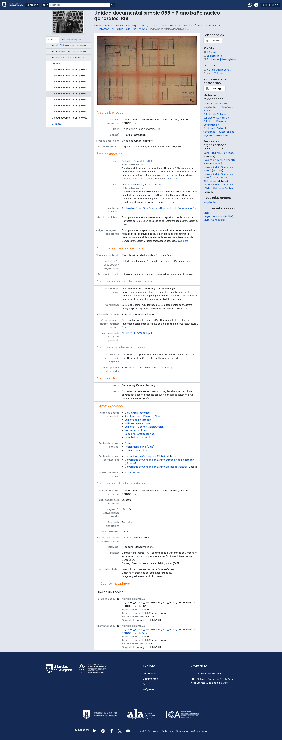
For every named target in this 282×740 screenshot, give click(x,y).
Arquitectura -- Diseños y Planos (143, 416)
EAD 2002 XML (215, 73)
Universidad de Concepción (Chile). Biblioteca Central (156, 466)
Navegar (31, 4)
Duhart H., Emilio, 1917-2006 (137, 161)
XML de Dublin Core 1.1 (219, 70)
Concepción (140, 450)
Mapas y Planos (103, 25)
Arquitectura (132, 472)
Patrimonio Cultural (136, 430)
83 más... (57, 123)
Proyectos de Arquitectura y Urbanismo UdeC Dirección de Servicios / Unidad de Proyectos (168, 25)
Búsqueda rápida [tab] (71, 39)
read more (172, 178)
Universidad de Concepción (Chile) (145, 456)
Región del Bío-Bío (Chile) (140, 446)
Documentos (150, 679)
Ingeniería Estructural (137, 437)
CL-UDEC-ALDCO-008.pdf (137, 333)
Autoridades (150, 673)
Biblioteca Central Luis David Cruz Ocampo (122, 29)
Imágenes (148, 689)
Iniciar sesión (269, 4)
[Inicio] (13, 5)
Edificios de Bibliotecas (138, 419)
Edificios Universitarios (137, 423)
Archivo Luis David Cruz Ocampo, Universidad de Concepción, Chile (160, 208)
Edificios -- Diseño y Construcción (144, 427)
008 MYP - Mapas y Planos (75, 45)
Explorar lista (214, 55)
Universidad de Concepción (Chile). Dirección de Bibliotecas (159, 459)
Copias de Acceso (110, 592)
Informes (212, 52)
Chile (128, 443)
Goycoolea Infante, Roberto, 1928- (141, 184)
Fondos (147, 684)
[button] (250, 5)
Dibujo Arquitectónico (137, 412)
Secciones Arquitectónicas (140, 434)
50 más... (57, 63)
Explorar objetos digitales (221, 59)
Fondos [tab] (52, 39)
